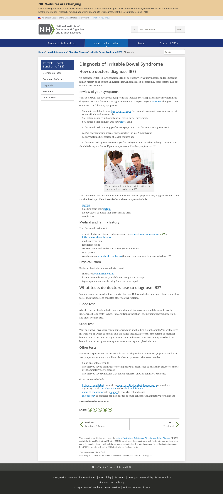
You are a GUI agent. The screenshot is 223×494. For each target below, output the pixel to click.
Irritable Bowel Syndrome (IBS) (53, 64)
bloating (109, 273)
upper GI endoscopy (92, 392)
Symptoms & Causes (53, 79)
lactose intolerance (135, 388)
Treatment (48, 91)
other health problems (110, 256)
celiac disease (137, 234)
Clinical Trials (50, 97)
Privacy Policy (59, 477)
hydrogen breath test (93, 385)
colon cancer (152, 234)
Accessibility (105, 477)
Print (90, 410)
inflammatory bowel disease (97, 237)
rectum (107, 209)
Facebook (95, 410)
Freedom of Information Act (82, 477)
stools (123, 121)
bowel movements (121, 111)
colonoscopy (88, 395)
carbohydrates (108, 388)
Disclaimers (119, 477)
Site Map (103, 482)
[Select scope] (134, 29)
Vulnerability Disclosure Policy (155, 477)
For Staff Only (117, 482)
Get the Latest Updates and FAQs (131, 11)
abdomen (156, 101)
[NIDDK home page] (61, 29)
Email (105, 410)
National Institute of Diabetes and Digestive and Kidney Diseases (143, 438)
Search (180, 29)
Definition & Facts (52, 72)
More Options (110, 410)
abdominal (99, 273)
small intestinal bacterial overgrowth (137, 385)
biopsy (114, 392)
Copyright (133, 477)
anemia (86, 205)
